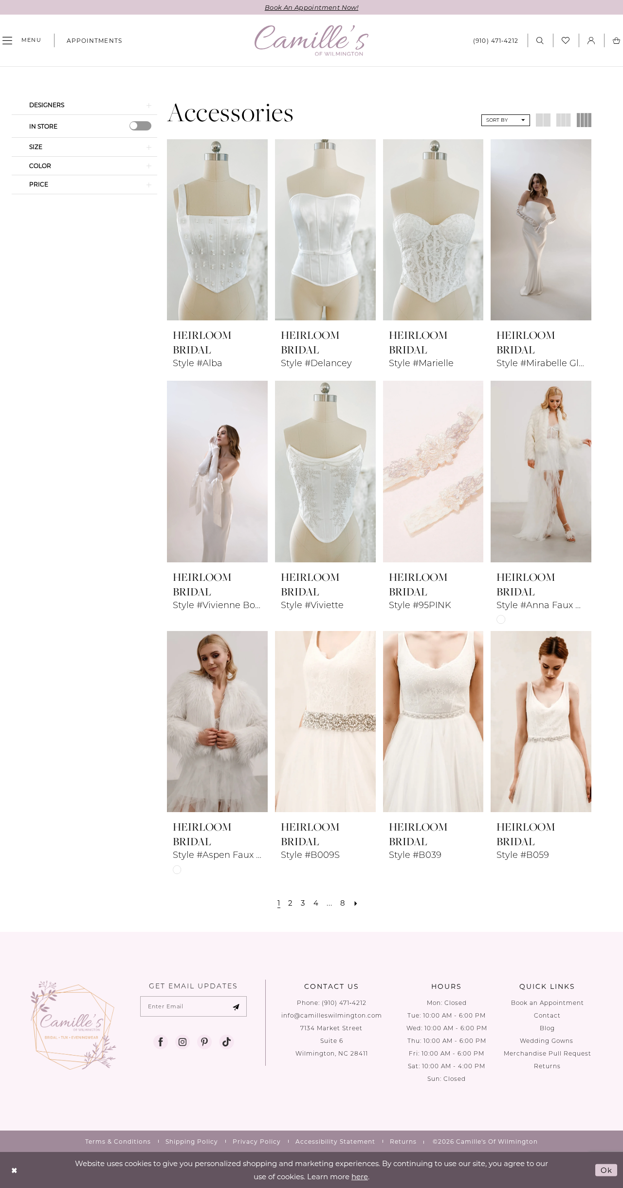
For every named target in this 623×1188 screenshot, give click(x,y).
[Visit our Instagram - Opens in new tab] (182, 1042)
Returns (547, 1066)
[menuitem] (90, 40)
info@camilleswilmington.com (331, 1015)
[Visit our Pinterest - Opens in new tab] (204, 1042)
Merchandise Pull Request (547, 1053)
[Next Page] (356, 902)
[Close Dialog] (14, 1170)
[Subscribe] (236, 1006)
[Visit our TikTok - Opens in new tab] (226, 1042)
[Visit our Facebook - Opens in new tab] (160, 1042)
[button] (591, 40)
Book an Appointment (547, 1002)
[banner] (311, 40)
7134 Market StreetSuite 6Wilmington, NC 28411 (331, 1040)
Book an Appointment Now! (311, 7)
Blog (547, 1028)
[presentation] (140, 125)
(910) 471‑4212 (344, 1002)
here (359, 1176)
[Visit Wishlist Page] (566, 40)
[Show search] (540, 40)
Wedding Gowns (547, 1040)
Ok (606, 1170)
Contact (547, 1015)
